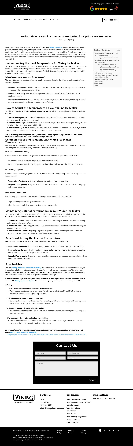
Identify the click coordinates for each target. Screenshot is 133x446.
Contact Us (43, 19)
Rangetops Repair (73, 420)
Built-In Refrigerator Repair (76, 399)
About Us (17, 19)
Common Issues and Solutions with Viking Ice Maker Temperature (105, 72)
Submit (92, 380)
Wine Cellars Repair (73, 408)
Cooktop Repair (72, 422)
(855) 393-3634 (112, 20)
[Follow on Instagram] (109, 430)
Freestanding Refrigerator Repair (78, 402)
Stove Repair (71, 411)
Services (26, 19)
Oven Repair (71, 414)
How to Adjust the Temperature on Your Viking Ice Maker (107, 61)
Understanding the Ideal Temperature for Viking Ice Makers (106, 54)
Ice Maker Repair (72, 405)
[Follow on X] (104, 430)
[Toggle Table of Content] (117, 50)
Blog (35, 19)
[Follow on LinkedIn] (114, 430)
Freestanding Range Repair (76, 417)
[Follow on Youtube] (118, 430)
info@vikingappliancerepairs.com (53, 408)
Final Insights (99, 83)
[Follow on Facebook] (100, 430)
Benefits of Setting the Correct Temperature (104, 80)
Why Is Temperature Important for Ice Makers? (109, 57)
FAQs (96, 85)
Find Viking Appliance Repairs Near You (105, 4)
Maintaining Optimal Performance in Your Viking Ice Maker (106, 76)
